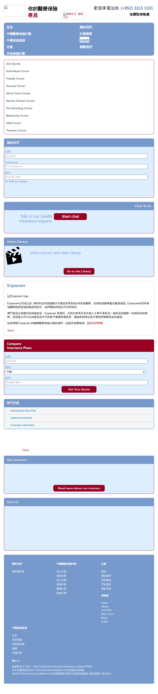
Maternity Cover (17, 115)
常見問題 (17, 639)
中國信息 (17, 652)
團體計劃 (61, 588)
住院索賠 (106, 580)
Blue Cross (107, 614)
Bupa (104, 617)
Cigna (104, 621)
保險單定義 (18, 644)
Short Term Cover (18, 93)
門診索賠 (106, 584)
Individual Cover (17, 71)
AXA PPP (106, 610)
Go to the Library (79, 271)
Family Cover (15, 78)
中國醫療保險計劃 (66, 563)
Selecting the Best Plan (23, 410)
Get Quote (13, 63)
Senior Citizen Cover (20, 100)
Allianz (105, 606)
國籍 (8, 367)
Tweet (10, 330)
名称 (8, 151)
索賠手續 (106, 588)
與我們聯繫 (96, 323)
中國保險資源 (19, 627)
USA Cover (13, 123)
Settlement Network (21, 418)
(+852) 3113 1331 (137, 8)
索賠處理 (106, 575)
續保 (103, 571)
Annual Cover (15, 86)
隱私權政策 (18, 571)
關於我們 (17, 563)
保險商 (105, 595)
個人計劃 (61, 571)
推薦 (14, 648)
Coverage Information (22, 425)
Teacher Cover (16, 130)
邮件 (8, 172)
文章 (14, 635)
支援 (103, 563)
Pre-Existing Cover (19, 108)
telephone (11, 162)
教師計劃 (61, 593)
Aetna (104, 603)
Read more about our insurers (79, 488)
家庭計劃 (61, 575)
